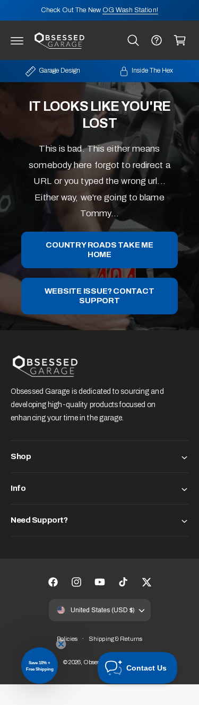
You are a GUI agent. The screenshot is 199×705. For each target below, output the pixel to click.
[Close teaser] (61, 644)
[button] (17, 40)
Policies (67, 639)
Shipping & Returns (115, 639)
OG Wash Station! (130, 10)
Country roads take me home (99, 250)
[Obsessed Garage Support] (156, 40)
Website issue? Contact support (99, 296)
